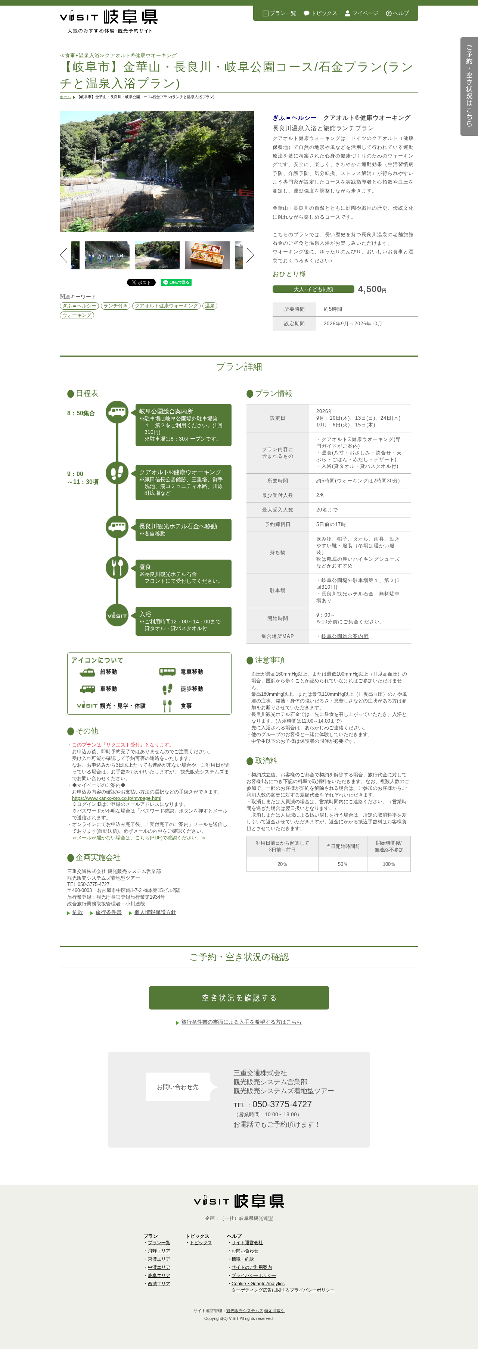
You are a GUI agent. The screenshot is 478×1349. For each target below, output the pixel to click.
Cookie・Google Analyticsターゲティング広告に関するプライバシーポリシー (283, 1287)
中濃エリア (159, 1267)
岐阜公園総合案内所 (345, 636)
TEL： (272, 1104)
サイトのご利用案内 (252, 1267)
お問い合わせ (245, 1250)
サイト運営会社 (247, 1242)
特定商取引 (274, 1310)
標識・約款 (243, 1259)
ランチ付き (115, 306)
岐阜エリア (159, 1275)
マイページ (365, 13)
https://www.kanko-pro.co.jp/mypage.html (116, 798)
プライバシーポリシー (254, 1275)
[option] (157, 171)
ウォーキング (76, 315)
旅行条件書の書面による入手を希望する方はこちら (241, 1022)
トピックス (324, 13)
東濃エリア (159, 1259)
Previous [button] (63, 255)
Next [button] (250, 255)
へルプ (401, 13)
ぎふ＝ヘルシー (79, 306)
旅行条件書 (109, 912)
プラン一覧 (283, 13)
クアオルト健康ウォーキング (166, 306)
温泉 (210, 306)
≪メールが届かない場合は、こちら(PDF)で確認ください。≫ (139, 838)
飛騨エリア (159, 1250)
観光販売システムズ (244, 1310)
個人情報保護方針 (155, 912)
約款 (77, 912)
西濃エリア (159, 1283)
